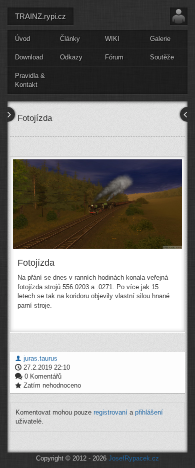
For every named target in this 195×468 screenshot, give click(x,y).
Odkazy (71, 57)
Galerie (160, 38)
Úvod (22, 38)
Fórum (114, 57)
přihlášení (149, 412)
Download (29, 57)
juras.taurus (40, 358)
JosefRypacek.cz (133, 458)
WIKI (112, 38)
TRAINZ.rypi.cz (40, 16)
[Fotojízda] (97, 204)
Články (70, 38)
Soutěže (162, 57)
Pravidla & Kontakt (30, 80)
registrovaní (111, 412)
